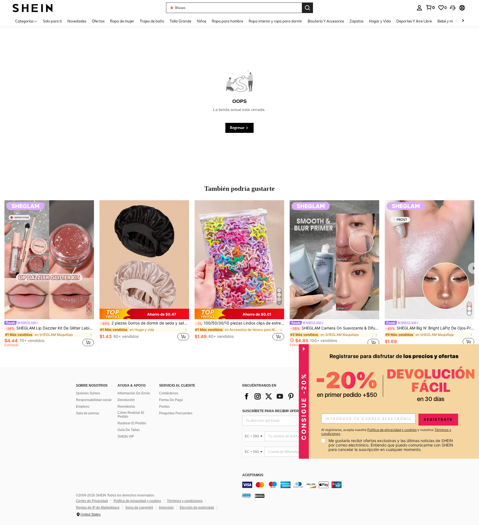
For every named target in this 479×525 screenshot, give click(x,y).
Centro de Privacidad (92, 501)
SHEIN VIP (126, 436)
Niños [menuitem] (201, 21)
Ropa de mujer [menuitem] (122, 21)
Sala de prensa (87, 413)
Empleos (82, 407)
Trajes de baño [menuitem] (152, 21)
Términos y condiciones (185, 501)
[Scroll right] (463, 21)
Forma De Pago (171, 400)
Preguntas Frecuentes (175, 413)
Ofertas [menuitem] (98, 21)
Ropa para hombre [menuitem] (227, 21)
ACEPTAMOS (252, 475)
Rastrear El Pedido (132, 423)
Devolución (126, 400)
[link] (430, 7)
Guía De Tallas (129, 430)
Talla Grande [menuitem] (180, 21)
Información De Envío (134, 393)
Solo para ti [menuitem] (52, 21)
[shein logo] (32, 8)
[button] (452, 7)
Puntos (164, 407)
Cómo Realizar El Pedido (131, 415)
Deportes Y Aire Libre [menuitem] (414, 21)
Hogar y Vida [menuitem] (380, 21)
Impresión (166, 507)
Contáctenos (168, 393)
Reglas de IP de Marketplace (97, 507)
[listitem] (49, 274)
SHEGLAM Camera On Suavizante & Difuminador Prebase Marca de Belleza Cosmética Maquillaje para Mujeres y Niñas (335, 328)
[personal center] (419, 7)
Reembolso (126, 407)
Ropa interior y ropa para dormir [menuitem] (275, 21)
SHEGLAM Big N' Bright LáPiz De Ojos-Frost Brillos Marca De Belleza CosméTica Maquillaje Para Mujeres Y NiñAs (430, 328)
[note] (144, 314)
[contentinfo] (325, 484)
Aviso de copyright (139, 507)
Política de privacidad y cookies (137, 501)
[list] (286, 396)
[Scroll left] (456, 21)
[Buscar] (307, 7)
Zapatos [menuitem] (356, 21)
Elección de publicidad (197, 507)
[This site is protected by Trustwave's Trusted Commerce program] (246, 496)
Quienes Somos (88, 393)
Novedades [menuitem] (76, 21)
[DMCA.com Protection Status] (259, 496)
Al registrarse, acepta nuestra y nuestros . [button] (386, 432)
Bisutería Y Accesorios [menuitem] (326, 21)
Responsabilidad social (93, 400)
